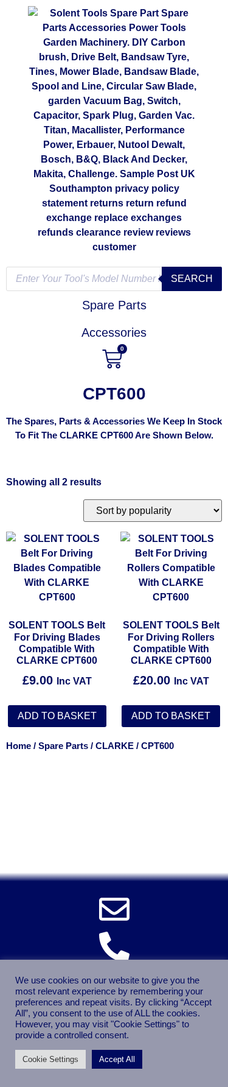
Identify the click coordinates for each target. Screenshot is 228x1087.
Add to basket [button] (57, 716)
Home (18, 746)
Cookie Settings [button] (50, 1059)
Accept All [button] (117, 1059)
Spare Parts (63, 746)
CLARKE (114, 746)
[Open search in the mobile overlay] (114, 279)
